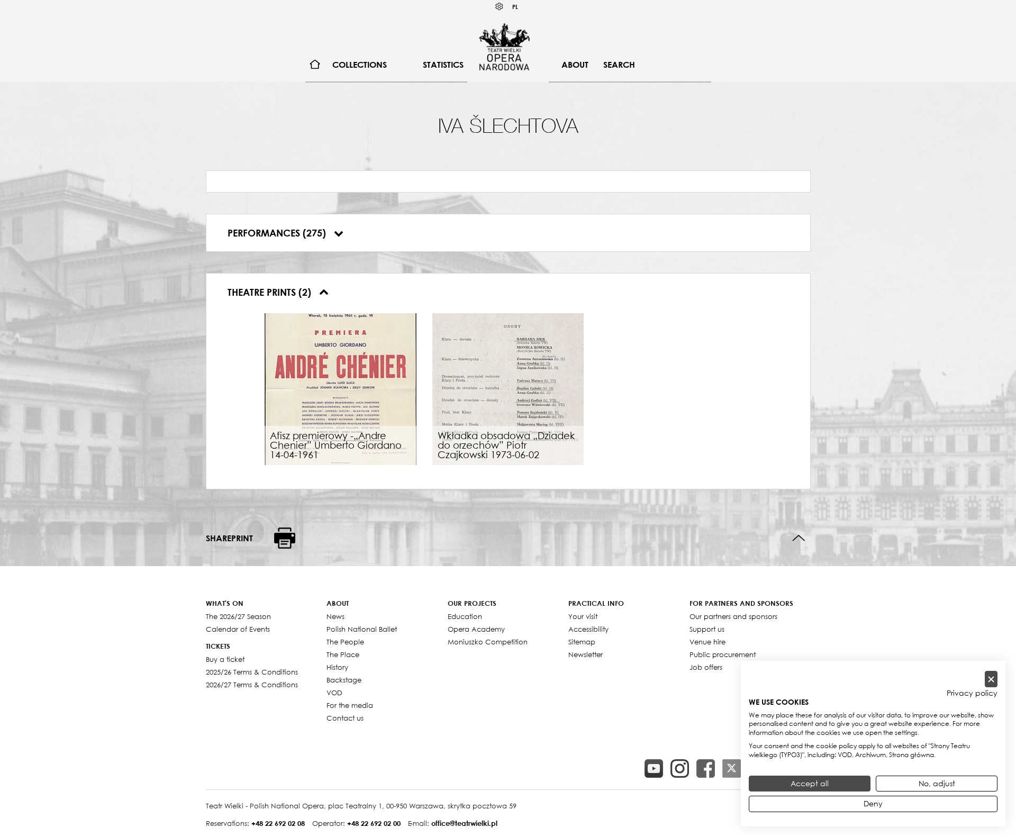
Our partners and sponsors (733, 616)
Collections (359, 64)
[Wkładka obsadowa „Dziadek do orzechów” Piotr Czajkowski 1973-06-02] (508, 388)
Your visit (582, 616)
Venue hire (707, 642)
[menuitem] (315, 65)
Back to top (799, 538)
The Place (342, 654)
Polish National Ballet (361, 629)
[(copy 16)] (679, 768)
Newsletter (585, 654)
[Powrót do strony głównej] (504, 46)
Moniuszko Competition (488, 642)
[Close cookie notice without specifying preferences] (991, 679)
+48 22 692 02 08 (278, 823)
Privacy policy (972, 693)
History (337, 667)
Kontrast (499, 6)
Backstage (343, 680)
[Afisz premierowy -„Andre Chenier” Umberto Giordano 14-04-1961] (340, 388)
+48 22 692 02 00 (374, 823)
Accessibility (588, 629)
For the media (349, 705)
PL (515, 6)
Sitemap (581, 642)
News (335, 616)
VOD (334, 692)
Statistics (443, 64)
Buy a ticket (225, 659)
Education (465, 616)
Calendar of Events (238, 629)
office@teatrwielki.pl (464, 823)
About (574, 64)
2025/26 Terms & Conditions (252, 672)
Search (619, 64)
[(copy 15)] (654, 768)
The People (345, 642)
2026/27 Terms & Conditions (252, 684)
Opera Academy (476, 629)
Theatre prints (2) (271, 292)
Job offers (706, 667)
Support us (707, 629)
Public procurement (723, 654)
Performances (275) (278, 233)
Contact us (345, 718)
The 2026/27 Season (238, 616)
